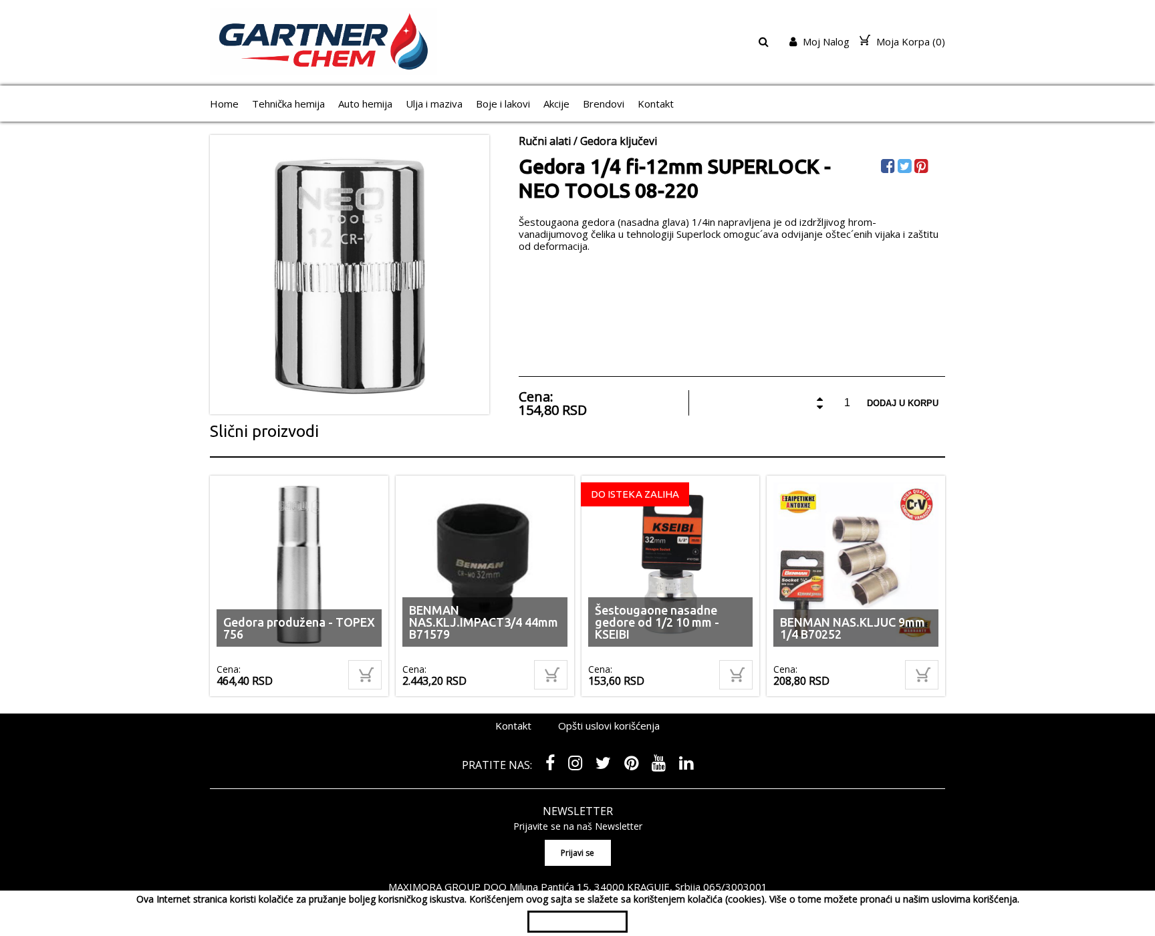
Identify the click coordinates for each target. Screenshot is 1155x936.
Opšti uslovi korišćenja (609, 725)
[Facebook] (889, 168)
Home (224, 103)
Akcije (556, 103)
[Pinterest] (922, 168)
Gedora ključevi (618, 141)
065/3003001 (735, 886)
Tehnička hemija (288, 103)
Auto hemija (365, 103)
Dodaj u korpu (902, 403)
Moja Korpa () (909, 41)
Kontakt (656, 103)
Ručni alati (545, 141)
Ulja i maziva (434, 103)
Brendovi (603, 103)
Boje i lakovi (503, 103)
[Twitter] (906, 168)
